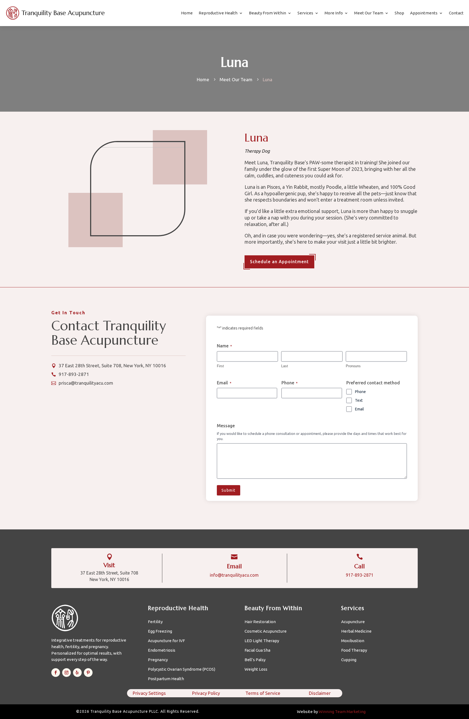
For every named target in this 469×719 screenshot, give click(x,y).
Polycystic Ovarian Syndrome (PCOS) (181, 669)
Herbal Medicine (356, 631)
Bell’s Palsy (255, 660)
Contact (456, 13)
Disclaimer (320, 693)
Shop (399, 13)
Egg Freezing (160, 631)
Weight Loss (256, 669)
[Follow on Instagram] (66, 672)
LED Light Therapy (262, 641)
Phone (360, 392)
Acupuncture (353, 622)
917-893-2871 (359, 575)
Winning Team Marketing (342, 711)
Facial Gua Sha (257, 650)
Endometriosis (161, 650)
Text (359, 400)
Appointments (424, 13)
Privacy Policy (206, 693)
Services (305, 13)
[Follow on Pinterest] (88, 672)
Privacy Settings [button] (149, 693)
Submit (228, 490)
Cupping (348, 660)
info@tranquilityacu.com (234, 575)
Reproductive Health (218, 13)
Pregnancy (158, 660)
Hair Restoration (260, 622)
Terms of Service (262, 693)
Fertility (155, 622)
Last (284, 366)
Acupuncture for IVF (166, 641)
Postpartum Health (166, 679)
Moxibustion (352, 641)
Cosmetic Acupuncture (266, 631)
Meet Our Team (368, 13)
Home (187, 13)
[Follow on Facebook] (55, 672)
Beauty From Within (267, 13)
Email (359, 409)
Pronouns (353, 366)
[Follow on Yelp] (77, 672)
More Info (334, 13)
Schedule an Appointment (279, 261)
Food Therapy (354, 650)
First (220, 366)
